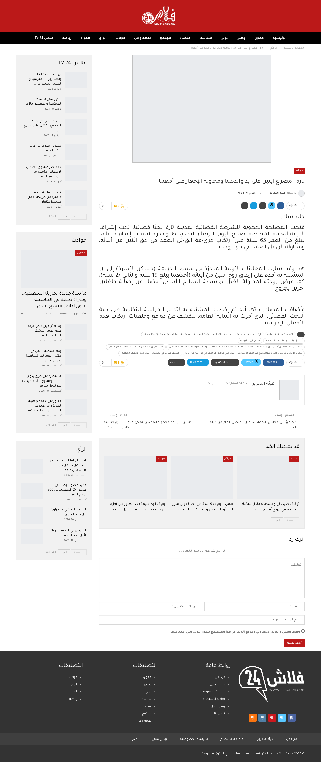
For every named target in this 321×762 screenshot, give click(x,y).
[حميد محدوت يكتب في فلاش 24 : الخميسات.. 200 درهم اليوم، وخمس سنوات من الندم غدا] (32, 491)
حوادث (120, 38)
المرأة (85, 38)
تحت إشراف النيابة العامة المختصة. (284, 341)
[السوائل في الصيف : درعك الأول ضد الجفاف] (32, 537)
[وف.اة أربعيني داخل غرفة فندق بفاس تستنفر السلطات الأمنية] (76, 332)
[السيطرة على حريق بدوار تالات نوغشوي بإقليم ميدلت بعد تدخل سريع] (76, 382)
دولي (224, 38)
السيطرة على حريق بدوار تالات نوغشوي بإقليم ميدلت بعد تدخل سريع (42, 381)
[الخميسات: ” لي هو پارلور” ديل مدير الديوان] (32, 515)
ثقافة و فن (142, 38)
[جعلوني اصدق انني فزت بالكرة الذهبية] (76, 152)
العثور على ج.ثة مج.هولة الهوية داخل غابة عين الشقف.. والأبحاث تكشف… (43, 406)
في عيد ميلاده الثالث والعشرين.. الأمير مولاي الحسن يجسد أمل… (45, 79)
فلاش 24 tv (44, 38)
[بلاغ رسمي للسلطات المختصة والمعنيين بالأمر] (76, 105)
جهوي (259, 38)
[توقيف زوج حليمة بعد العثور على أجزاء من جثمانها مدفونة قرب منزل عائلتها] (135, 477)
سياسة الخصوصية (213, 692)
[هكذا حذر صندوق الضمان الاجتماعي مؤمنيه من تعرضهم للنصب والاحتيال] (76, 173)
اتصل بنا (220, 714)
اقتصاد (185, 38)
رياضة (67, 38)
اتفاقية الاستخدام (214, 699)
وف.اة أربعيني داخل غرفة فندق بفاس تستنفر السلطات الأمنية (45, 331)
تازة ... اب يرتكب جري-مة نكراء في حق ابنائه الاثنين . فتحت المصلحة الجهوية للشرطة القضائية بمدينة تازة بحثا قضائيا (203, 334)
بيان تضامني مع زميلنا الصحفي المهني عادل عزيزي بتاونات (42, 125)
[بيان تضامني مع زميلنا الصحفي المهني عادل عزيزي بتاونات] (76, 127)
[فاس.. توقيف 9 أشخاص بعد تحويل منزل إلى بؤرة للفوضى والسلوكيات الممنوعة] (202, 477)
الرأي (103, 38)
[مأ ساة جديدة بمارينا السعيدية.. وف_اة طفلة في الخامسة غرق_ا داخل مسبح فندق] (54, 269)
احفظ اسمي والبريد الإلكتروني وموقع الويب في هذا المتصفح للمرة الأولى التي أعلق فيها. (235, 632)
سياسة (206, 38)
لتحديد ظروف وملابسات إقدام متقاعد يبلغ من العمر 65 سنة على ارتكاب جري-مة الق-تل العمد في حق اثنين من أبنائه (243, 353)
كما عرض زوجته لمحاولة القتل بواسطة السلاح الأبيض (135, 347)
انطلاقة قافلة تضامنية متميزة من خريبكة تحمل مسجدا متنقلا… (45, 197)
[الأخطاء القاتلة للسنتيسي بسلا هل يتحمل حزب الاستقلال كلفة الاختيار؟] (32, 467)
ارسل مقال (218, 706)
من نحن (220, 677)
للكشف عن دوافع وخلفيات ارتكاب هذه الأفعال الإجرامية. (150, 353)
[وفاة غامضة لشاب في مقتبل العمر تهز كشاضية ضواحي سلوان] (76, 357)
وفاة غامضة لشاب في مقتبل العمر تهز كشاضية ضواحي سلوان (44, 356)
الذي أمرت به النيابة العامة (280, 334)
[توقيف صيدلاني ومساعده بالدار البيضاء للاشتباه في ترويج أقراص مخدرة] (268, 477)
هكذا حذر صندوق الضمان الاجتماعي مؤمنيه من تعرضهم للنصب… (44, 172)
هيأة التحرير (218, 684)
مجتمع (165, 38)
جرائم (299, 170)
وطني (241, 38)
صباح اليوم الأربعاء (250, 341)
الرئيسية (280, 38)
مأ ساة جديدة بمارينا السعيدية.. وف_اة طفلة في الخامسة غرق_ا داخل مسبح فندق (54, 300)
